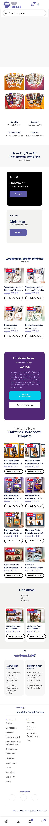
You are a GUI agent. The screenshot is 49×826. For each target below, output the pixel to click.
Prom (8, 767)
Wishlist (9, 732)
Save (9, 270)
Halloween (10, 753)
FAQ (29, 740)
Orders (9, 723)
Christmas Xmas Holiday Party (13, 742)
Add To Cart (13, 297)
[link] (14, 81)
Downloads (11, 727)
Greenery (10, 776)
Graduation (11, 762)
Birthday (10, 758)
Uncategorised (13, 737)
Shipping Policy (31, 728)
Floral (8, 781)
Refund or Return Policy (33, 734)
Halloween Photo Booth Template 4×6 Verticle (34, 463)
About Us (31, 723)
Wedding (10, 772)
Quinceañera (11, 749)
